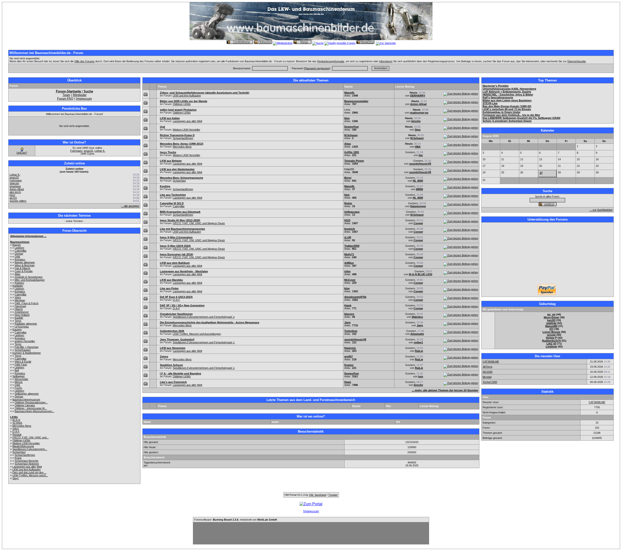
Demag (19, 253)
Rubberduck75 (551, 340)
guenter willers (17, 200)
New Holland (22, 314)
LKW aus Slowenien (172, 348)
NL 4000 (418, 180)
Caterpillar (20, 250)
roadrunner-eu (419, 112)
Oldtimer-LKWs (21, 440)
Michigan (20, 300)
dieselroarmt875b (355, 296)
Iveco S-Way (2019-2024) (175, 245)
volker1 (418, 342)
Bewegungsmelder (356, 101)
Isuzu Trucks (168, 152)
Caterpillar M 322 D (172, 203)
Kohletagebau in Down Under (501, 112)
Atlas (17, 274)
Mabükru (417, 316)
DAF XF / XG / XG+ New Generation (182, 305)
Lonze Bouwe (551, 331)
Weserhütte (21, 379)
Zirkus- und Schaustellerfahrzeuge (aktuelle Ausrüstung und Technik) (204, 92)
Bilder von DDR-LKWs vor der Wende (183, 101)
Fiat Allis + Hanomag (26, 347)
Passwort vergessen (317, 68)
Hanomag (20, 306)
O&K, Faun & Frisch (26, 303)
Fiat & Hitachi (22, 268)
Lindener (551, 346)
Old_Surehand (317, 494)
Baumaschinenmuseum (26, 399)
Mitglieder (79, 95)
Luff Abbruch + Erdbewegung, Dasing (507, 91)
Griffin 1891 (351, 152)
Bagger (16, 244)
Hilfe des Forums (84, 61)
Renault (16, 434)
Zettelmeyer (22, 312)
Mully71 (349, 254)
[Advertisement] (547, 253)
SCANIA (17, 422)
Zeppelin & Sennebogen (29, 277)
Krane (18, 457)
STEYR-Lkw (490, 103)
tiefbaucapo (352, 211)
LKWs (14, 417)
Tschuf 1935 (490, 382)
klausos (349, 313)
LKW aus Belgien (171, 160)
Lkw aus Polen (169, 288)
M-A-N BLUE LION (420, 274)
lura (420, 376)
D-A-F (16, 431)
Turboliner (350, 330)
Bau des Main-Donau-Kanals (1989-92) (507, 106)
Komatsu (20, 259)
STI (551, 329)
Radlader (17, 285)
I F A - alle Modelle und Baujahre (180, 373)
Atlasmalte (417, 333)
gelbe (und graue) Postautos (178, 109)
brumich (349, 228)
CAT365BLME (491, 361)
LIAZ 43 (551, 343)
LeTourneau (22, 326)
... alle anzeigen (130, 205)
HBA (418, 146)
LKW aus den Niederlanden (177, 169)
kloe (347, 118)
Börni (347, 177)
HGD (347, 220)
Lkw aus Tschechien (173, 194)
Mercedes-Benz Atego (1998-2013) (181, 143)
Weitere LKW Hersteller (26, 443)
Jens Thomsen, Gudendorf (177, 339)
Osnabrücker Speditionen (176, 313)
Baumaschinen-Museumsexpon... (34, 411)
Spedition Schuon (171, 365)
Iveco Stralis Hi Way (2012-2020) (180, 220)
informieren (385, 61)
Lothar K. (100, 150)
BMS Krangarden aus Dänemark (180, 211)
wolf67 (348, 356)
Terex (18, 320)
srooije (551, 334)
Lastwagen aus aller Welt (27, 466)
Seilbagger (18, 376)
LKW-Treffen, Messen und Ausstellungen (197, 333)
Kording (165, 186)
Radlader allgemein (26, 323)
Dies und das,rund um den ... (29, 472)
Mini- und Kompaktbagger (30, 279)
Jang (347, 322)
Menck (19, 382)
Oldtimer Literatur (25, 405)
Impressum (84, 98)
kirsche (416, 121)
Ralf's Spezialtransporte (498, 97)
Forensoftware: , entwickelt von (235, 519)
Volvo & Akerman (25, 265)
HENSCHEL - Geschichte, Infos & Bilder (508, 94)
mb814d (551, 323)
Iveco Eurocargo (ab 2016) (176, 254)
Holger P (551, 337)
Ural (162, 126)
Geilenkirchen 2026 (172, 330)
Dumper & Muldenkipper (26, 352)
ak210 (13, 197)
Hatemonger (418, 206)
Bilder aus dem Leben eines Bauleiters (507, 100)
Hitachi (19, 309)
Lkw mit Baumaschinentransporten (182, 228)
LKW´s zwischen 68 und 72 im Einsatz (507, 109)
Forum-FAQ (65, 98)
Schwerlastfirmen (25, 454)
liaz (421, 155)
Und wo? (22, 152)
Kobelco (19, 282)
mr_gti (551, 314)
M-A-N (16, 419)
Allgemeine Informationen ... (28, 236)
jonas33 (88, 150)
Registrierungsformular (330, 61)
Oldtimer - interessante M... (31, 408)
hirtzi (12, 195)
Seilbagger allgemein (27, 393)
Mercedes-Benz (21, 425)
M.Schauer (351, 135)
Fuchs (18, 387)
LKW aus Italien (170, 118)
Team (66, 95)
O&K (17, 256)
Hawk (347, 305)
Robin (348, 203)
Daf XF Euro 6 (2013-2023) (176, 296)
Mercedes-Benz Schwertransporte (181, 177)
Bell (17, 370)
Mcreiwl (487, 376)
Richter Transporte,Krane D (177, 135)
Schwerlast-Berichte (26, 460)
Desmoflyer (351, 126)
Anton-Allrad (16, 189)
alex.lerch (15, 192)
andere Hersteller (25, 341)
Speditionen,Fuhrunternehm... (29, 449)
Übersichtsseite (576, 61)
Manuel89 (551, 326)
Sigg (418, 129)
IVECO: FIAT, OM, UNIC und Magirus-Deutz (199, 223)
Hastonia (350, 348)
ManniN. (349, 92)
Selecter (14, 183)
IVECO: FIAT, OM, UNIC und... (30, 437)
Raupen (17, 329)
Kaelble (19, 317)
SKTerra (487, 366)
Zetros (164, 356)
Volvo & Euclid (23, 361)
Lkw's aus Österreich (173, 382)
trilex (347, 271)
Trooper (333, 494)
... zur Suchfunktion (601, 209)
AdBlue (349, 262)
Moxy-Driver (551, 317)
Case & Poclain (24, 271)
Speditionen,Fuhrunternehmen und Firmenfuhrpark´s (204, 316)
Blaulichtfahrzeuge (23, 446)
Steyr (15, 478)
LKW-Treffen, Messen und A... (30, 475)
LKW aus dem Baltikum (175, 262)
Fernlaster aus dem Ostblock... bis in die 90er (511, 115)
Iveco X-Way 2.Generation (176, 237)
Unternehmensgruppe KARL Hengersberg (509, 88)
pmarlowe (15, 186)
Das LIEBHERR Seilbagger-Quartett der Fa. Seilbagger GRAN (521, 117)
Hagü (347, 382)
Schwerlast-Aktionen (27, 463)
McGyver (349, 279)
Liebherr (19, 247)
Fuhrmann (76, 150)
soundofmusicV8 (420, 163)
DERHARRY (417, 95)
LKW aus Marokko (171, 279)
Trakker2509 (351, 245)
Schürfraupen (23, 349)
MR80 (419, 189)
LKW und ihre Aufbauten (26, 469)
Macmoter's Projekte (496, 85)
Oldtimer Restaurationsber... (31, 402)
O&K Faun (21, 364)
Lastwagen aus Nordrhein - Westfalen (184, 271)
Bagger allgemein (25, 262)
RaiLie (419, 350)
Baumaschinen (19, 241)
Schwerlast (19, 452)
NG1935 (487, 371)
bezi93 (551, 320)
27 (541, 172)
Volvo (18, 297)
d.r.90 (347, 237)
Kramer (349, 365)
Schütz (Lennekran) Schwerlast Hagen (507, 120)
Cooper (418, 223)
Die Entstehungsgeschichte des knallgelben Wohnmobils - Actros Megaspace (209, 322)
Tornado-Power (354, 160)
